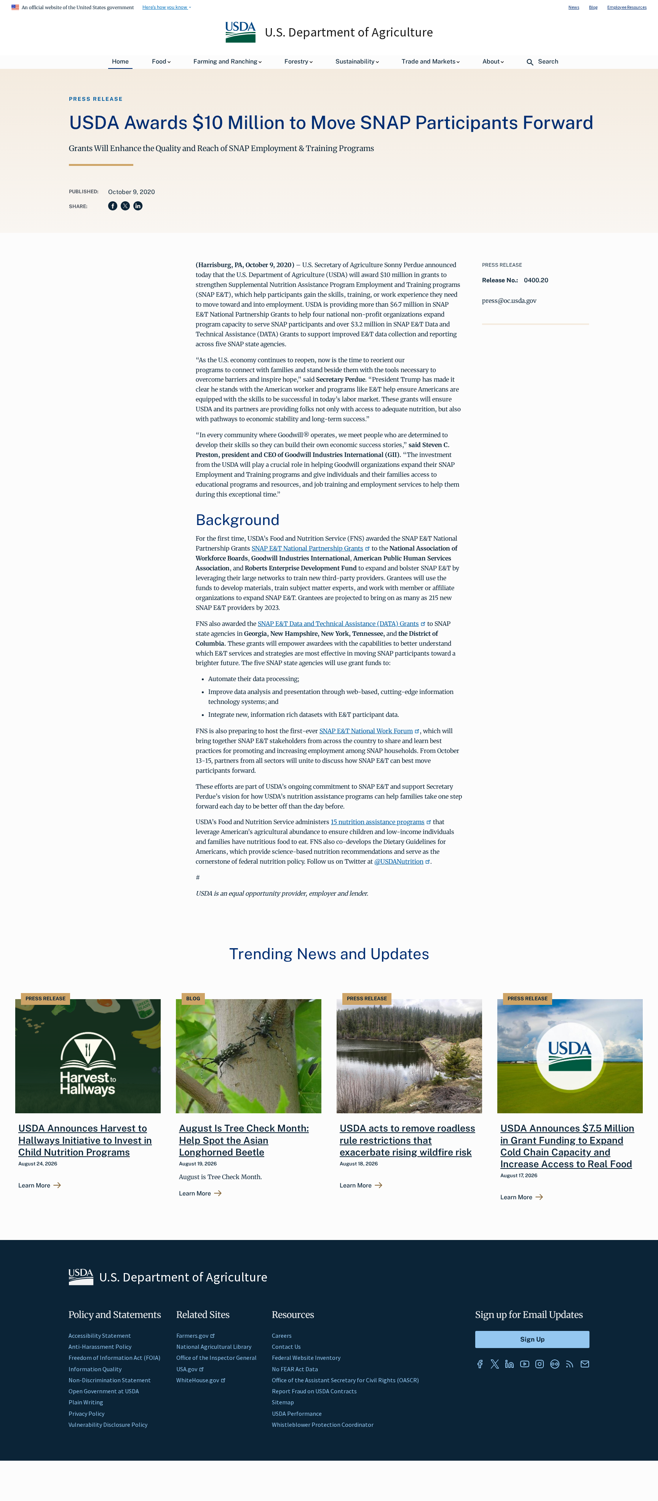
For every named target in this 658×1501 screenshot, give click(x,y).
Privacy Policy (86, 1413)
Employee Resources (627, 7)
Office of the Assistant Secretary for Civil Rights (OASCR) (345, 1380)
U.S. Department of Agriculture (349, 32)
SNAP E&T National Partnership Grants (307, 548)
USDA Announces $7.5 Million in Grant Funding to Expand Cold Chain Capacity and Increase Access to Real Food (567, 1146)
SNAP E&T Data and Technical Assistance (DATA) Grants (338, 623)
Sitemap (283, 1402)
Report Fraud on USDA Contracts (314, 1391)
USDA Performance (297, 1413)
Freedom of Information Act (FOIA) (114, 1357)
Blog (593, 7)
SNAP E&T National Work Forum (366, 731)
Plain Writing (86, 1402)
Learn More (34, 1185)
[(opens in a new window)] (479, 1364)
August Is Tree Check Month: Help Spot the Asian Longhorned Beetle (244, 1140)
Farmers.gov (192, 1335)
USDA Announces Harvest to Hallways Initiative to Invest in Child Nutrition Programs (85, 1140)
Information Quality (95, 1369)
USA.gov (186, 1369)
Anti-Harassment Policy (100, 1346)
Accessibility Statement (100, 1335)
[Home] (241, 40)
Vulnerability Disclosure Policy (108, 1424)
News (574, 7)
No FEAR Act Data (295, 1369)
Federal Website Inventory (306, 1357)
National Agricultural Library (213, 1346)
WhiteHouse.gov (197, 1380)
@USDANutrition (398, 861)
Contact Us (286, 1346)
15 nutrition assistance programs (378, 822)
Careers (282, 1335)
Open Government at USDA (104, 1391)
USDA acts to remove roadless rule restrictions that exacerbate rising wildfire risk (407, 1140)
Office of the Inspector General (216, 1357)
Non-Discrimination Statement (110, 1380)
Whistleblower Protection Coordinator (323, 1424)
